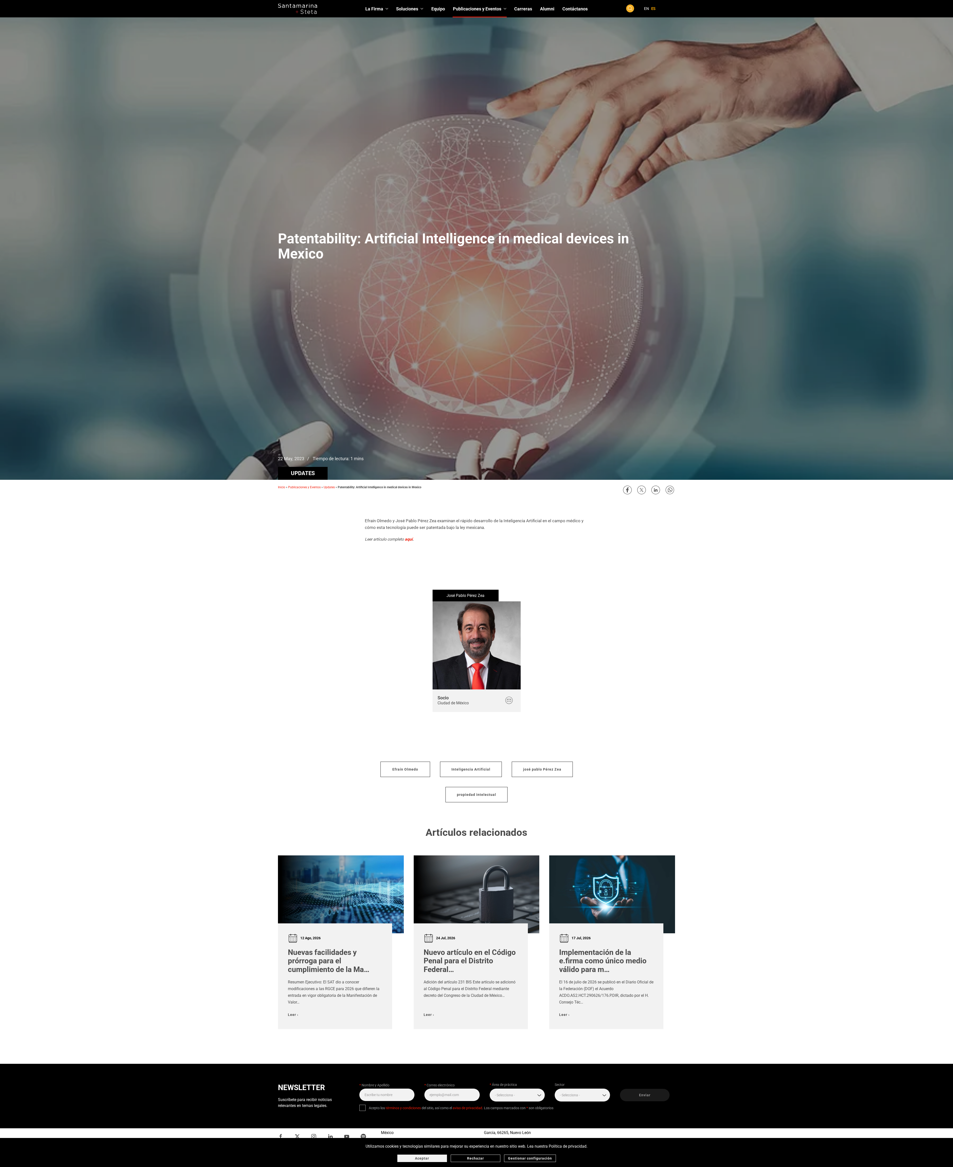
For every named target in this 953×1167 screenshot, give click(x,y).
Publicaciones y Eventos (304, 487)
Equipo (438, 8)
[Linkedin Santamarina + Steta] (330, 1136)
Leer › (293, 1015)
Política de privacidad (567, 1146)
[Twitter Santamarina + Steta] (297, 1136)
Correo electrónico (439, 1085)
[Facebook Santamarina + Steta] (280, 1136)
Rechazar (475, 1158)
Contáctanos (575, 8)
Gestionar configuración (530, 1158)
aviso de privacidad (467, 1108)
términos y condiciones (403, 1108)
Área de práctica (503, 1085)
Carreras (523, 8)
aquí (408, 539)
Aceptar (422, 1158)
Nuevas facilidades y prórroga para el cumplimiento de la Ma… (328, 961)
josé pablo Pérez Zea (542, 769)
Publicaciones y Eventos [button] (477, 8)
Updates (303, 473)
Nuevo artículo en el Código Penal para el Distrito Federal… (470, 961)
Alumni (547, 8)
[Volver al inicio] (297, 8)
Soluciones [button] (407, 8)
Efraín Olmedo (405, 769)
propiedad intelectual (476, 795)
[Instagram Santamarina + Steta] (313, 1136)
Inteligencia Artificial (470, 769)
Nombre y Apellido (374, 1085)
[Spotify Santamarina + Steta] (363, 1136)
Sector (560, 1085)
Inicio (281, 487)
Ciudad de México (453, 703)
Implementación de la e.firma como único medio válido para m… (603, 961)
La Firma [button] (374, 8)
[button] (630, 8)
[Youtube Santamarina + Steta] (346, 1136)
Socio (443, 697)
